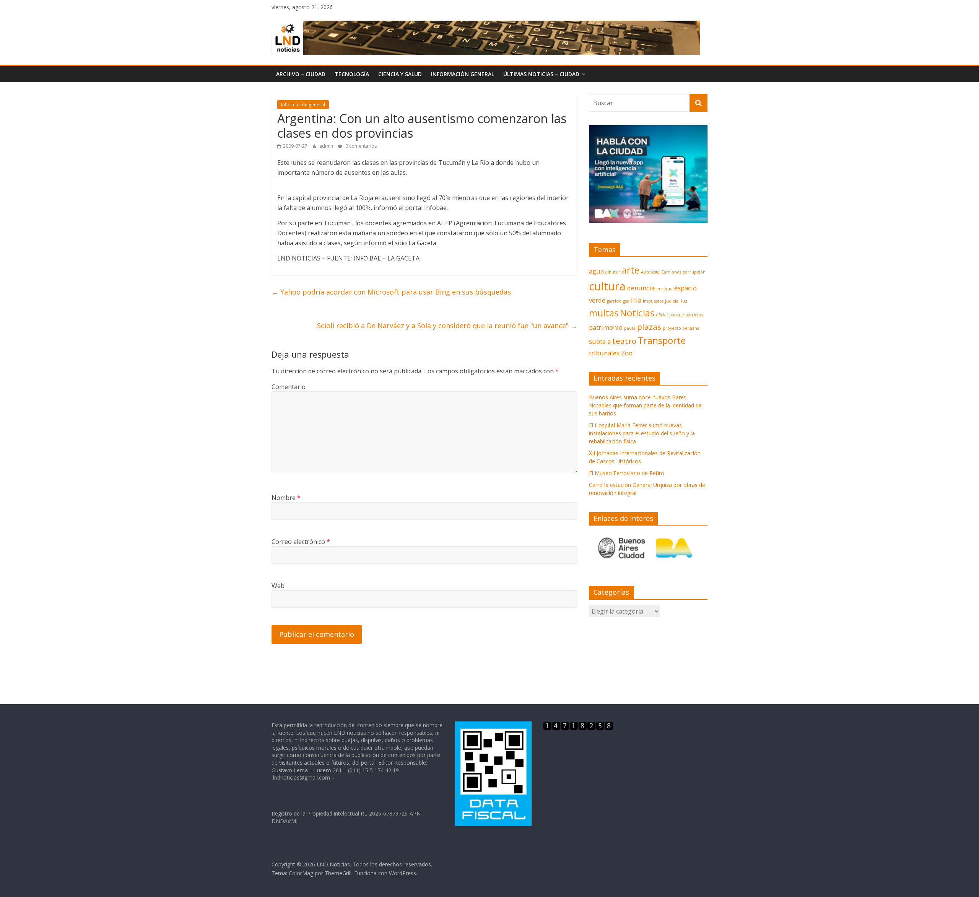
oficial (662, 314)
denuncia (641, 287)
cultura (607, 286)
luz (684, 301)
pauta (630, 328)
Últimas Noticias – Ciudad (541, 74)
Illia (635, 300)
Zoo (627, 352)
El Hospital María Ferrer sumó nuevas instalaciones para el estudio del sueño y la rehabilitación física (642, 433)
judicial (672, 301)
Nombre (286, 497)
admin (326, 146)
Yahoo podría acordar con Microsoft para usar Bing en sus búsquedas (391, 291)
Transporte (662, 340)
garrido (614, 301)
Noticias (637, 312)
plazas (649, 326)
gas (626, 301)
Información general (462, 74)
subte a (600, 341)
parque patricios (686, 314)
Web (278, 585)
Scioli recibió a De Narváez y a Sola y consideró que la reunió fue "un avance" (447, 325)
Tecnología (352, 74)
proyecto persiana (681, 328)
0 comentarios (360, 146)
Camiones (671, 272)
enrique (664, 288)
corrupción (694, 272)
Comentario (289, 387)
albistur (612, 272)
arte (630, 270)
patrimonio (606, 327)
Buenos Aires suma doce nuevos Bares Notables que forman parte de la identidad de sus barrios (645, 405)
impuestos (653, 301)
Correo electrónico (301, 541)
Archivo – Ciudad (300, 74)
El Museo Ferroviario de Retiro (626, 473)
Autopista (650, 272)
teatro (624, 340)
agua (596, 271)
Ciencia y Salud (400, 74)
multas (603, 312)
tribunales (604, 352)
